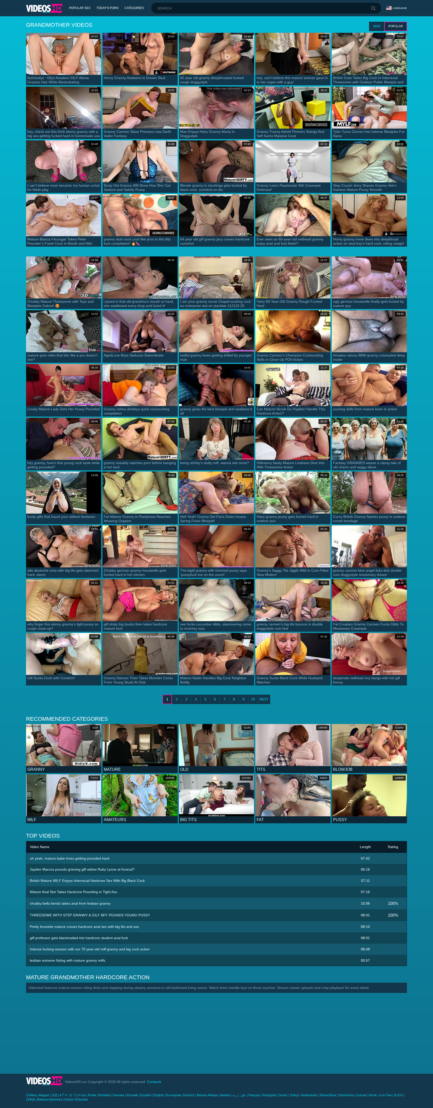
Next (264, 699)
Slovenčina (346, 1095)
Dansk (68, 1099)
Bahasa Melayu (207, 1095)
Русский (132, 1095)
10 (253, 699)
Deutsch (188, 1095)
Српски (361, 1095)
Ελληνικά (81, 1099)
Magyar (44, 1095)
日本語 (30, 1099)
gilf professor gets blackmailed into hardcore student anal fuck (79, 938)
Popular (395, 26)
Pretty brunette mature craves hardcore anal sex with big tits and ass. (85, 927)
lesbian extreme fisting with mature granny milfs (67, 960)
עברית (82, 1095)
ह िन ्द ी (68, 1095)
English (159, 1095)
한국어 (398, 1095)
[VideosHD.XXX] (44, 8)
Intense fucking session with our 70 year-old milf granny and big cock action (90, 949)
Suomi (283, 1095)
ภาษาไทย (385, 1095)
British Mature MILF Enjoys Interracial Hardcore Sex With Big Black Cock (87, 881)
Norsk (373, 1095)
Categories (134, 8)
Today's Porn (107, 8)
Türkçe (294, 1095)
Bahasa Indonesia (49, 1099)
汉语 (54, 1095)
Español (145, 1095)
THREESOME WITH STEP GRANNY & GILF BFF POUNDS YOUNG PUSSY (90, 915)
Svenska (118, 1095)
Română (104, 1095)
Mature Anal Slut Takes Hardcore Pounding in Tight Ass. (74, 892)
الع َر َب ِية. (239, 1095)
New (376, 26)
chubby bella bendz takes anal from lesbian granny (70, 903)
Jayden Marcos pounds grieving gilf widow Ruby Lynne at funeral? (82, 869)
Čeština (31, 1095)
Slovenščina (327, 1095)
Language (400, 8)
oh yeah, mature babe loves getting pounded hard (69, 858)
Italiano (225, 1095)
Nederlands (309, 1095)
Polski (92, 1095)
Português (269, 1095)
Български (173, 1095)
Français (254, 1095)
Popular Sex (79, 8)
